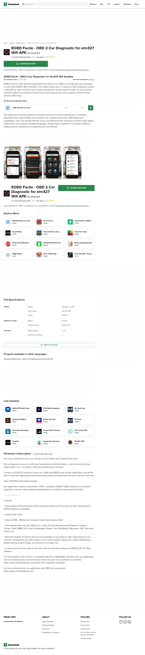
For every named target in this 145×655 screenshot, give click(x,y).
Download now (27, 64)
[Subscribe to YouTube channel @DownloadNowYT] (129, 622)
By (21, 57)
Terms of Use (85, 625)
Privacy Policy (85, 622)
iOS (108, 4)
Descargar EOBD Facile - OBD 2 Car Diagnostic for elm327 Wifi (27, 359)
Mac (101, 4)
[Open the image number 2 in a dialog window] (52, 162)
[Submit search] (23, 4)
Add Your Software (48, 625)
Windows (93, 4)
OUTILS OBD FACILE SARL (44, 454)
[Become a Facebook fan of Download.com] (121, 622)
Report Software (51, 345)
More (136, 4)
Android (116, 4)
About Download (47, 622)
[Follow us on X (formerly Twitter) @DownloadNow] (125, 622)
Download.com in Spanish (50, 632)
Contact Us (45, 629)
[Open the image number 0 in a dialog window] (13, 162)
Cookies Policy (85, 629)
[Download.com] (11, 4)
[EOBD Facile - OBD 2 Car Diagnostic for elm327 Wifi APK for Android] (7, 52)
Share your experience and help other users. (72, 70)
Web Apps (127, 4)
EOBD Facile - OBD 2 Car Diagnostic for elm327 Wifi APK (52, 50)
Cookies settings (86, 638)
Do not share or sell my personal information (88, 633)
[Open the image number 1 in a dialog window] (32, 162)
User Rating (40, 57)
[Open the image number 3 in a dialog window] (72, 162)
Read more (91, 79)
